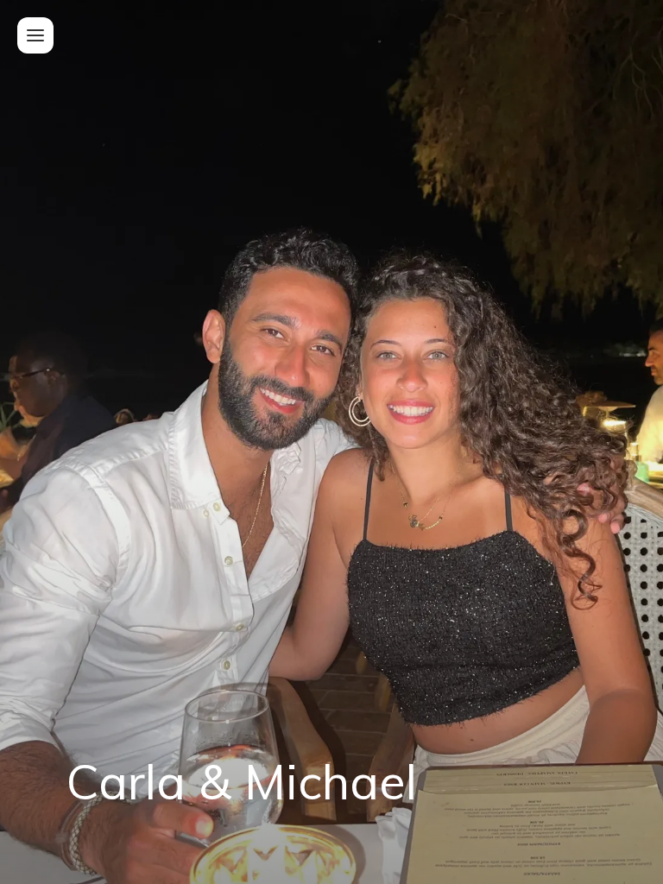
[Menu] (35, 35)
